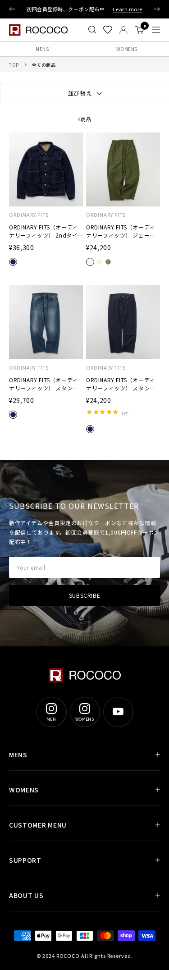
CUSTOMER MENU (38, 824)
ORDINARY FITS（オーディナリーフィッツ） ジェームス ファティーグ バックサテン (121, 231)
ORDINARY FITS (29, 215)
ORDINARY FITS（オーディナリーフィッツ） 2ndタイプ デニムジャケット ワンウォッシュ (44, 231)
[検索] (92, 29)
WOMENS (24, 789)
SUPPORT (25, 860)
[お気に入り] (107, 30)
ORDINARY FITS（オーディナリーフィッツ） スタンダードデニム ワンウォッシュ (121, 384)
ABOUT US (26, 895)
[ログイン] (123, 30)
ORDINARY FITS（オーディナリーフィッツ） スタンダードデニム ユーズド (43, 384)
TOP (14, 64)
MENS (42, 49)
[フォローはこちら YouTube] (118, 712)
